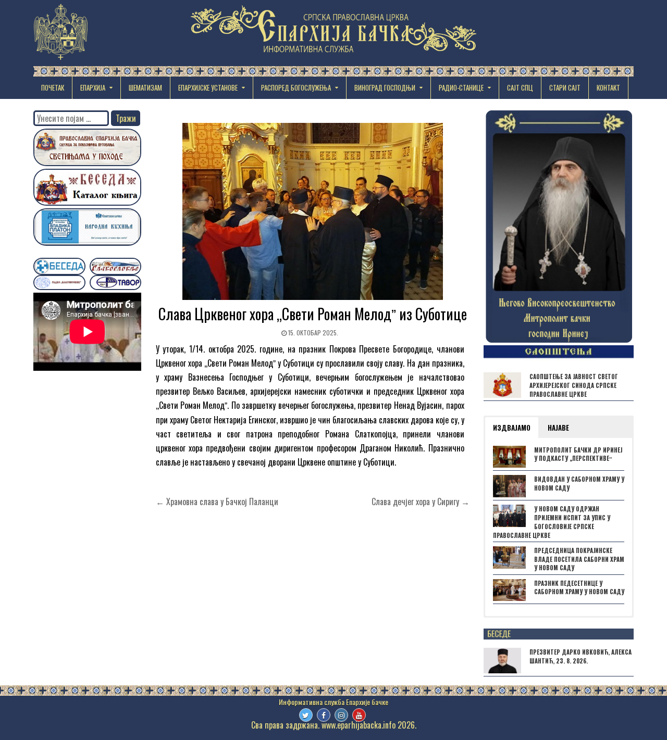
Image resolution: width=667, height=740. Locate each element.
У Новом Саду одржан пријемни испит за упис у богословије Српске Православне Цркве (551, 522)
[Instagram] (341, 715)
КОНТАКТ (608, 87)
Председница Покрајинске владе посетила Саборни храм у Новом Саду (579, 559)
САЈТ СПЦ (520, 87)
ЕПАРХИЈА (92, 87)
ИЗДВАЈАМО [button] (511, 427)
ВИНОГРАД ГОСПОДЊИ (384, 87)
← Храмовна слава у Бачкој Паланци (217, 501)
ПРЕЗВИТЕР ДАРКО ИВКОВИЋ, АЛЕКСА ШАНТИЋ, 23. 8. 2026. (580, 656)
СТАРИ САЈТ (564, 87)
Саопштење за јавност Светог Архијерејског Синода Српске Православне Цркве (573, 385)
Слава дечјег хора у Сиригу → (421, 501)
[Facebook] (323, 715)
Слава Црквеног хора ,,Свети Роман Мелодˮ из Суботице (312, 313)
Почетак (52, 87)
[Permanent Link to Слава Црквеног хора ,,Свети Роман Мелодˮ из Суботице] (313, 211)
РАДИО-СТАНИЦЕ (461, 87)
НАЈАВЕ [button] (558, 427)
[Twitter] (306, 715)
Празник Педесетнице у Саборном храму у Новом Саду (579, 587)
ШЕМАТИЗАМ (145, 87)
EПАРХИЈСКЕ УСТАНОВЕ (208, 87)
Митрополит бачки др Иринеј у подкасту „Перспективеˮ (578, 454)
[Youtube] (359, 715)
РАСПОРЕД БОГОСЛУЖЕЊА (296, 87)
